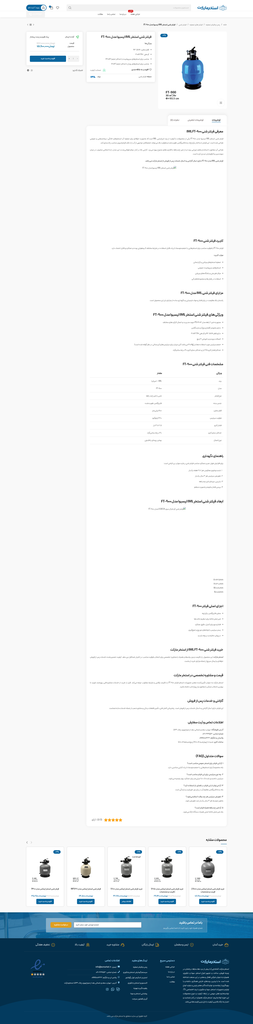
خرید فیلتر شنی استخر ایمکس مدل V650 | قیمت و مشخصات (167, 890)
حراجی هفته (170, 967)
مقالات (172, 981)
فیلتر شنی (182, 24)
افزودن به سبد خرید (48, 58)
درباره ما (171, 971)
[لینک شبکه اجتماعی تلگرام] (28, 2)
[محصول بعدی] (27, 24)
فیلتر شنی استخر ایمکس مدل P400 (45, 889)
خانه (225, 24)
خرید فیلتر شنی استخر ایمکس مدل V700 (127, 889)
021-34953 (37, 14)
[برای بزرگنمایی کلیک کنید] (221, 102)
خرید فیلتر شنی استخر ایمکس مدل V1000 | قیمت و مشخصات (207, 890)
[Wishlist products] (57, 8)
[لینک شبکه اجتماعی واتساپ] (32, 2)
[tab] (218, 120)
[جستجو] (70, 7)
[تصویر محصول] (207, 867)
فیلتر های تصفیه (196, 24)
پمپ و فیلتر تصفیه (213, 24)
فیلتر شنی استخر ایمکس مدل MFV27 (86, 889)
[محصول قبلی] (33, 24)
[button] (208, 901)
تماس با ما (171, 976)
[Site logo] (212, 7)
